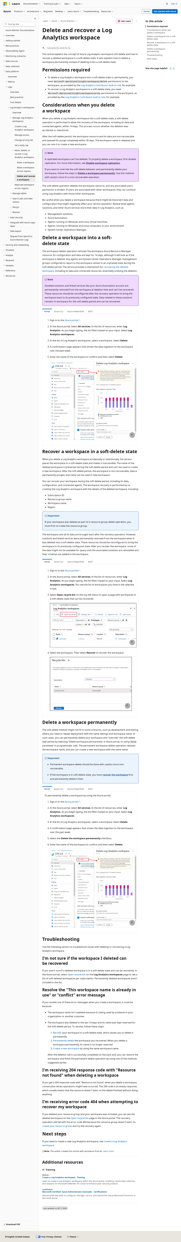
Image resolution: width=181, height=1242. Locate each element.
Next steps (152, 58)
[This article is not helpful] (173, 68)
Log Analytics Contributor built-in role (101, 85)
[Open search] (167, 3)
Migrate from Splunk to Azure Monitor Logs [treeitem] (21, 238)
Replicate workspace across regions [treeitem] (24, 186)
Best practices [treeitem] (16, 97)
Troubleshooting (154, 55)
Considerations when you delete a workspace (159, 31)
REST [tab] (90, 311)
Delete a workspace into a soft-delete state (161, 37)
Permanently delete (63, 1040)
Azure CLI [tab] (58, 311)
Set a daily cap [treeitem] (21, 145)
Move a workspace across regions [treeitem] (25, 169)
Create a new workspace (66, 1048)
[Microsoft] (5, 4)
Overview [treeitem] (12, 76)
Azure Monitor (67, 21)
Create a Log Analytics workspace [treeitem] (24, 128)
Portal (146, 11)
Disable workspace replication (103, 163)
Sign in (174, 3)
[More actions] (136, 21)
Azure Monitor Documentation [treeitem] (20, 30)
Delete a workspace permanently (96, 173)
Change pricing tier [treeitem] (24, 140)
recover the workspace (115, 774)
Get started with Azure (165, 11)
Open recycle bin (77, 974)
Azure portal (71, 320)
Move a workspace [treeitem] (25, 162)
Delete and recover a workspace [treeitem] (26, 178)
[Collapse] (35, 18)
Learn (45, 21)
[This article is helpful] (170, 68)
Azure (54, 21)
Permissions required (157, 26)
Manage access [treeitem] (22, 135)
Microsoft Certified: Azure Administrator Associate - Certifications (74, 1192)
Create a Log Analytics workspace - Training (63, 1177)
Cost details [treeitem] (15, 102)
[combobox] (19, 24)
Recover (57, 1032)
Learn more (108, 1151)
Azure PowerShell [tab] (75, 311)
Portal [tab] (47, 311)
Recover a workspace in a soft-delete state (161, 43)
